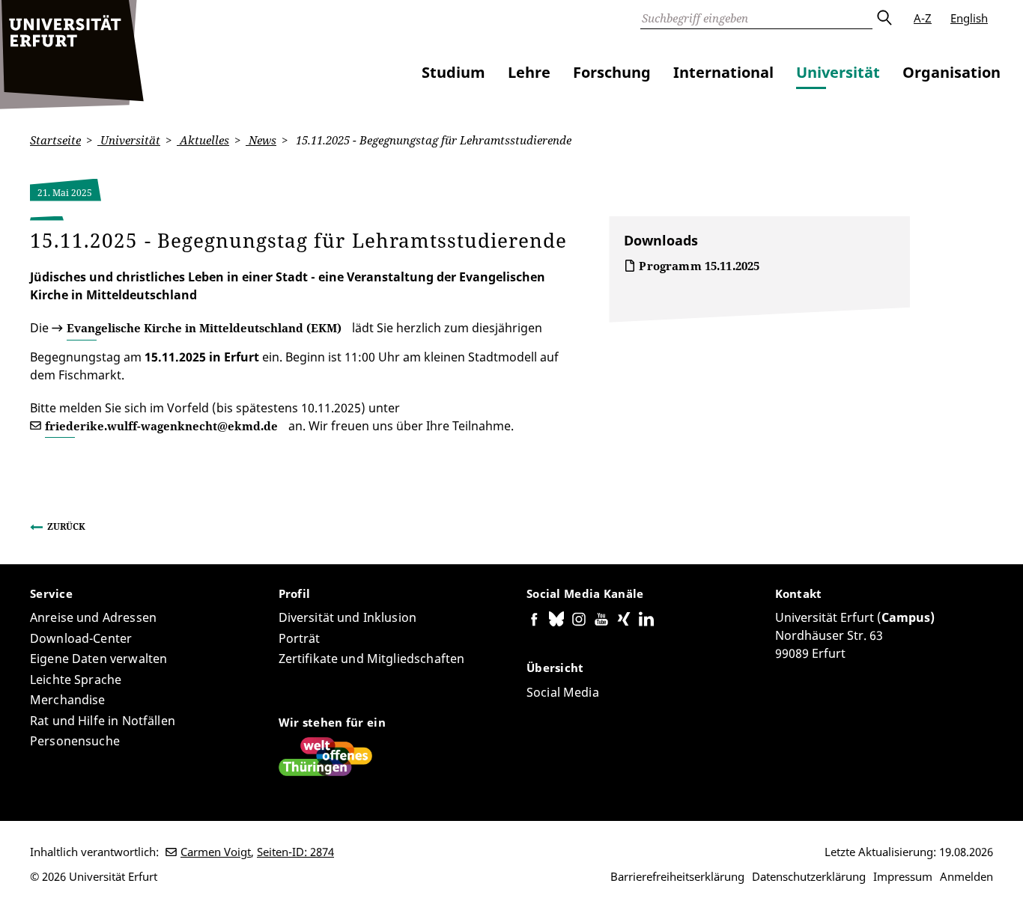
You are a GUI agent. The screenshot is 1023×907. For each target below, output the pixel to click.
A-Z (923, 17)
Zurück (66, 526)
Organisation (951, 72)
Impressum (902, 876)
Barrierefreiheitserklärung (677, 876)
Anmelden (966, 876)
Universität (838, 72)
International (723, 72)
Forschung (612, 72)
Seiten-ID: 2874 (295, 851)
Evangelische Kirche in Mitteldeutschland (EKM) (204, 327)
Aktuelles (203, 139)
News (261, 139)
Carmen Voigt (215, 851)
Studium (453, 72)
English (969, 17)
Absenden (883, 18)
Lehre (529, 72)
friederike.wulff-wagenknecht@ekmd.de (161, 425)
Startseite (55, 139)
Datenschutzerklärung (809, 876)
